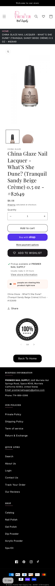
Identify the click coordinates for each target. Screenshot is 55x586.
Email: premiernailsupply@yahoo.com (25, 390)
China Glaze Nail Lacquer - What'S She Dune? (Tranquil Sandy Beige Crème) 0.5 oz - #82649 (27, 38)
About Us (10, 463)
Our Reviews (12, 491)
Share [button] (14, 308)
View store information (24, 274)
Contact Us (11, 477)
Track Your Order (15, 484)
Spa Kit (9, 548)
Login (8, 470)
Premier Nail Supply (20, 585)
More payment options (27, 244)
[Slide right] (34, 344)
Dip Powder (12, 533)
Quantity (12, 209)
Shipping (11, 205)
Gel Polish (11, 526)
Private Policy (13, 414)
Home (5, 31)
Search (9, 456)
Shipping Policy (14, 421)
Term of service (14, 428)
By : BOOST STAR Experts (39, 585)
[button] (4, 16)
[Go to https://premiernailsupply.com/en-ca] (23, 16)
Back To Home (27, 358)
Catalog (9, 512)
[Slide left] (21, 344)
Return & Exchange (16, 435)
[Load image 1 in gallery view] (12, 136)
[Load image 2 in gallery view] (27, 136)
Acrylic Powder (14, 540)
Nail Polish (11, 519)
